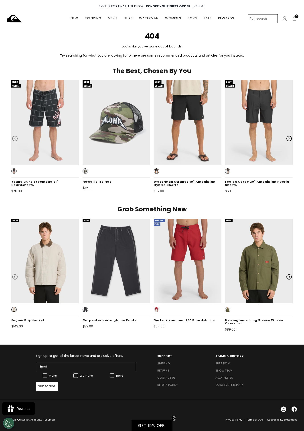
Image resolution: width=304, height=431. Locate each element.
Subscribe (46, 386)
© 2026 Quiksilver (18, 419)
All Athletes (224, 378)
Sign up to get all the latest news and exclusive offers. (79, 355)
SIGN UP (199, 6)
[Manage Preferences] (8, 423)
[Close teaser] (174, 418)
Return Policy (167, 385)
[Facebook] (294, 409)
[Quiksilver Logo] (14, 18)
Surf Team (222, 363)
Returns (163, 370)
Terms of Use (254, 419)
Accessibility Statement (282, 419)
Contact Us (166, 378)
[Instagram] (283, 409)
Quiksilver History (229, 385)
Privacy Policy (233, 419)
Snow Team (223, 370)
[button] (14, 171)
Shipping (163, 363)
